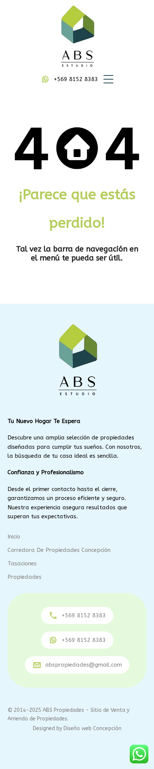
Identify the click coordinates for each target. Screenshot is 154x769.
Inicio (13, 536)
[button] (108, 79)
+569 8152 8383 (75, 79)
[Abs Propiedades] (77, 37)
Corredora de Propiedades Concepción (59, 550)
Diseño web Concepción (92, 728)
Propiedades (24, 577)
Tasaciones (22, 563)
